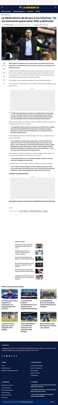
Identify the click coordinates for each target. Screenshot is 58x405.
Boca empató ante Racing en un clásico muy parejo (48, 326)
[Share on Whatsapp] (4, 76)
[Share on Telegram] (4, 80)
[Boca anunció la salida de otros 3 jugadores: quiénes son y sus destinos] (39, 265)
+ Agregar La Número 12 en (39, 25)
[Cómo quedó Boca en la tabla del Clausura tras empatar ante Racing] (29, 317)
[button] (51, 402)
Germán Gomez (9, 25)
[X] (4, 356)
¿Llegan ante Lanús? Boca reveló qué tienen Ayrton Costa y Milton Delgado (24, 277)
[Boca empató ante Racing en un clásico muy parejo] (48, 317)
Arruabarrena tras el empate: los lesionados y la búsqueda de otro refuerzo (10, 305)
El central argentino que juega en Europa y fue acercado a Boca (24, 270)
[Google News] (9, 356)
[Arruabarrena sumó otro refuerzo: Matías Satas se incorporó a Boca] (39, 252)
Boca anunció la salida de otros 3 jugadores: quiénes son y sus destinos (24, 265)
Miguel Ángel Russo (35, 211)
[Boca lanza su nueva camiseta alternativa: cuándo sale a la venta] (39, 246)
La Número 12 (6, 348)
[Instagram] (12, 356)
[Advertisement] (29, 2)
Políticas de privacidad (26, 401)
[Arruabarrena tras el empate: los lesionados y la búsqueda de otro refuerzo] (10, 294)
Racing (45, 211)
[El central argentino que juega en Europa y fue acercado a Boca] (39, 271)
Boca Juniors (24, 211)
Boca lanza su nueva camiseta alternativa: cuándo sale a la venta (24, 246)
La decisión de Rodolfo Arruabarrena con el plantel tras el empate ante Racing (29, 305)
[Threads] (16, 356)
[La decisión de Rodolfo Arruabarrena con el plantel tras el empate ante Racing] (29, 294)
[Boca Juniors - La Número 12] (29, 7)
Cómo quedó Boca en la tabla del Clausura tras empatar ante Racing (28, 328)
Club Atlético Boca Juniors (35, 348)
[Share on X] (4, 73)
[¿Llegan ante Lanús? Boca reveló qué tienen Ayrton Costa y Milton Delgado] (39, 277)
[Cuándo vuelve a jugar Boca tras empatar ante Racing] (10, 317)
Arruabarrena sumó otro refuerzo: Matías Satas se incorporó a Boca (22, 252)
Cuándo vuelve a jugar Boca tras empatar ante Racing (8, 327)
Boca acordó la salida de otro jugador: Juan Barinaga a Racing (24, 258)
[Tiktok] (14, 356)
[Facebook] (2, 356)
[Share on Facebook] (4, 69)
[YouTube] (7, 356)
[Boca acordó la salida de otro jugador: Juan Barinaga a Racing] (39, 258)
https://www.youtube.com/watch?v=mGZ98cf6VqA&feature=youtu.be (32, 201)
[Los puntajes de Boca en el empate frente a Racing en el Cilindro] (48, 294)
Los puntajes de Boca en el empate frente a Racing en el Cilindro (48, 304)
